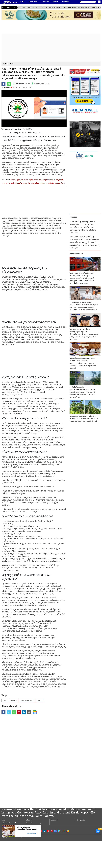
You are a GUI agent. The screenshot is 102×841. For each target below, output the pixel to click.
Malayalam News (27, 700)
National (14, 700)
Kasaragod (45, 2)
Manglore (65, 2)
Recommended (76, 254)
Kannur (55, 2)
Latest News (33, 2)
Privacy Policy (81, 820)
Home (22, 2)
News (12, 64)
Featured (73, 217)
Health (39, 700)
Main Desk (7, 87)
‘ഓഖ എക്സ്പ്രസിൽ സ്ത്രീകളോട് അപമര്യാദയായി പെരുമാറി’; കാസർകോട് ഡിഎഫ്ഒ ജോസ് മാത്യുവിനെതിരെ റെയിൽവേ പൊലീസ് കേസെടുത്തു (33, 183)
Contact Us (54, 820)
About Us (29, 820)
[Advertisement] (51, 48)
